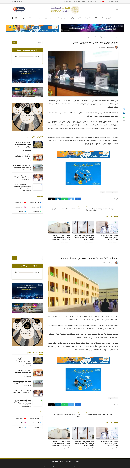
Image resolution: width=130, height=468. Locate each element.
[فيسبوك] (124, 105)
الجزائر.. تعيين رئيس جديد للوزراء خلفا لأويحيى (99, 414)
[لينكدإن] (124, 113)
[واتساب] (124, 117)
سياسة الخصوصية (48, 466)
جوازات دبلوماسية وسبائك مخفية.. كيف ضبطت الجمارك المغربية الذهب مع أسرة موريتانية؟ (23, 145)
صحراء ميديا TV (62, 18)
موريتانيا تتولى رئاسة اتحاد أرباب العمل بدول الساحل (66, 415)
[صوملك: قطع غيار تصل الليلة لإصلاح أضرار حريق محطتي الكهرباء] (38, 177)
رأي (46, 18)
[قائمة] (117, 10)
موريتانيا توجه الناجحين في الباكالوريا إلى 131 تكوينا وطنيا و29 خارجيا (23, 156)
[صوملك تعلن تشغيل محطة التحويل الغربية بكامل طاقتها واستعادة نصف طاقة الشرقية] (59, 227)
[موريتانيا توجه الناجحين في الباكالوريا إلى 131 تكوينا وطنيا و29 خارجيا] (38, 157)
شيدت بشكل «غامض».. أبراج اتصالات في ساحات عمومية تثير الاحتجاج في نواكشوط (22, 186)
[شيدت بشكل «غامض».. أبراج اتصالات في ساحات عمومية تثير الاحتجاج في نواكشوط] (38, 187)
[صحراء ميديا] (65, 10)
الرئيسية (108, 18)
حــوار (52, 18)
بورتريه (72, 18)
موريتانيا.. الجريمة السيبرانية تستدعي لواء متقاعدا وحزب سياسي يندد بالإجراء (109, 238)
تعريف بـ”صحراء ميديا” (57, 462)
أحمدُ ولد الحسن (110, 47)
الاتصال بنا (76, 462)
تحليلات (87, 18)
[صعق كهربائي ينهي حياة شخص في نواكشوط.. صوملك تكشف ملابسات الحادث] (83, 227)
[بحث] (13, 18)
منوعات (23, 18)
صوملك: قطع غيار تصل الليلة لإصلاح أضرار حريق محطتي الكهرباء (21, 176)
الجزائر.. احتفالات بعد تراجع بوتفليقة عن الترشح (66, 209)
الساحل (108, 192)
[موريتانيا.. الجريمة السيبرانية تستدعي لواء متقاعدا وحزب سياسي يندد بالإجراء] (107, 227)
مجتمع (39, 18)
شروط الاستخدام (57, 466)
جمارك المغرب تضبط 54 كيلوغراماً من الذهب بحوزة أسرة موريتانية (21, 166)
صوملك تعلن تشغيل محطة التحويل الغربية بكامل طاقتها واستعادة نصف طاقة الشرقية (60, 238)
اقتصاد (95, 18)
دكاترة (115, 398)
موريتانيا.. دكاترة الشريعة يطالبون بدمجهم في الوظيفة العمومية (100, 210)
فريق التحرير (68, 462)
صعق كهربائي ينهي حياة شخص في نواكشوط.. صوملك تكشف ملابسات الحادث (84, 238)
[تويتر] (124, 109)
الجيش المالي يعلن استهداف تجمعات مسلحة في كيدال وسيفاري (80, 1)
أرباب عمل (114, 192)
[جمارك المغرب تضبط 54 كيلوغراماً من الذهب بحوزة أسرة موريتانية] (38, 167)
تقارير (79, 18)
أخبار (102, 18)
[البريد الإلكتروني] (124, 121)
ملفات (31, 18)
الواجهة (102, 192)
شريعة (110, 398)
